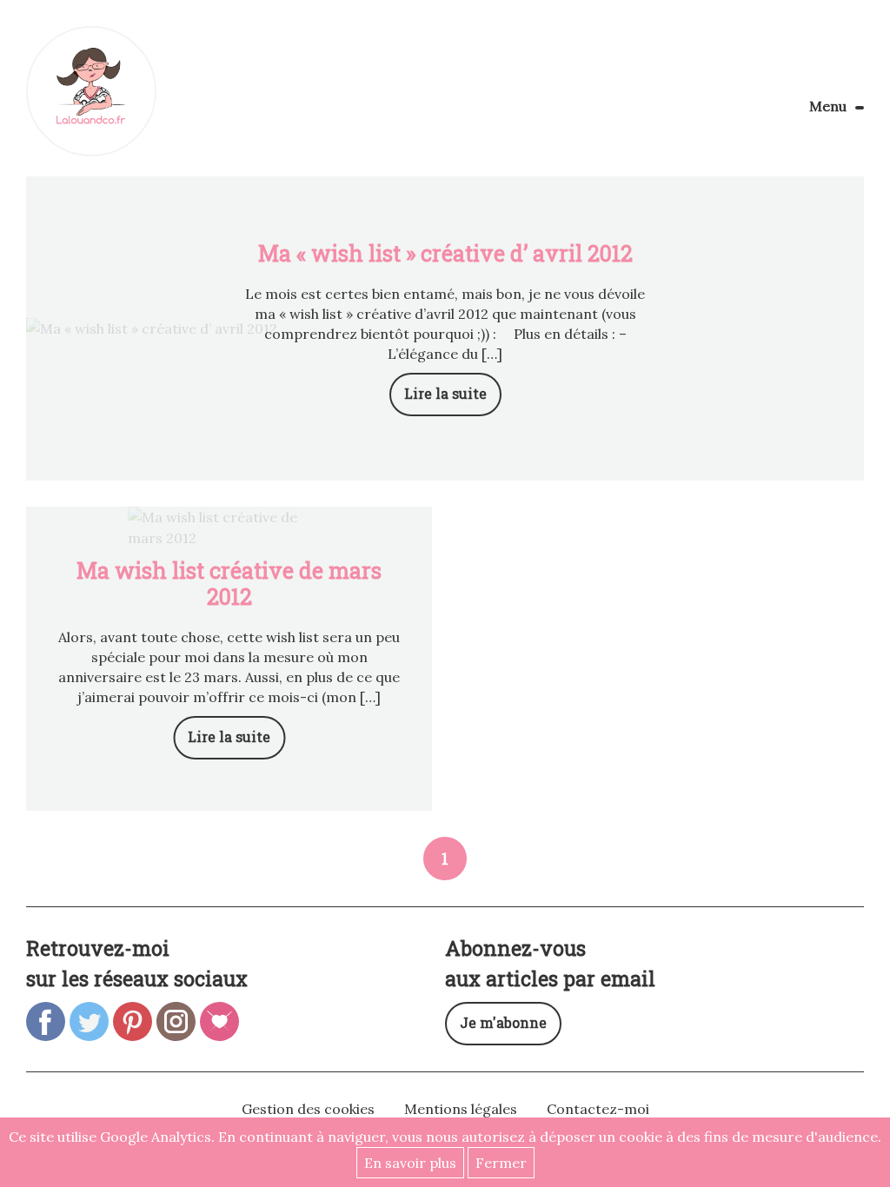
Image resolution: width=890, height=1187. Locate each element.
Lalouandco (91, 91)
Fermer (501, 1162)
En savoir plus (410, 1162)
